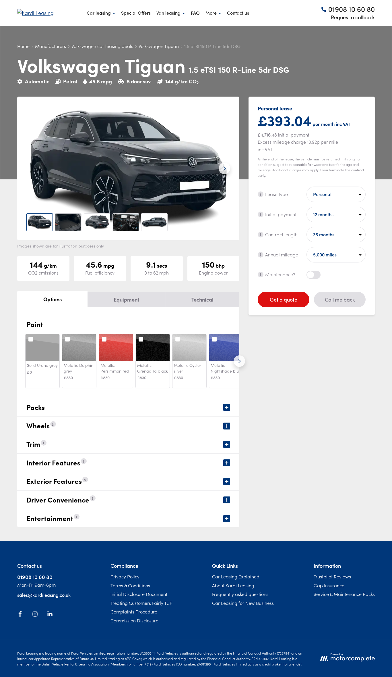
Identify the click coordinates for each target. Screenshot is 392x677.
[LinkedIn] (49, 615)
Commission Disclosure (134, 620)
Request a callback (353, 17)
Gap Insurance (329, 585)
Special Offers (136, 12)
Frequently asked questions (240, 594)
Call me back (340, 299)
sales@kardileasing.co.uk (44, 595)
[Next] (239, 361)
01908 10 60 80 (35, 576)
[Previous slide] (32, 168)
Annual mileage (281, 254)
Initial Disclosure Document (138, 594)
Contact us (238, 12)
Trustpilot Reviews (332, 576)
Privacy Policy (124, 576)
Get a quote (283, 299)
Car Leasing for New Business (243, 603)
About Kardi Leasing (233, 585)
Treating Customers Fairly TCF (141, 603)
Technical (202, 299)
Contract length (281, 234)
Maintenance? (280, 274)
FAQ (195, 12)
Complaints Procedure (133, 611)
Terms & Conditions (130, 585)
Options (52, 299)
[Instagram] (35, 615)
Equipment (126, 299)
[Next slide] (224, 168)
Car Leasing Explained (235, 576)
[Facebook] (20, 615)
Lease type (276, 194)
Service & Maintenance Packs (344, 594)
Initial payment (280, 214)
